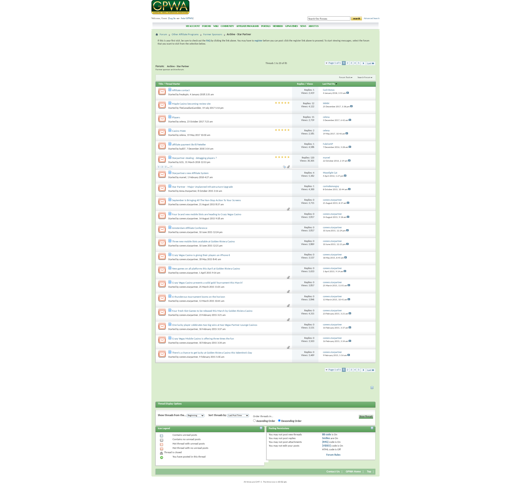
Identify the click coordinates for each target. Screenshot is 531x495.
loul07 (182, 149)
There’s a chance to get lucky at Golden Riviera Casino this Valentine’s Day (212, 352)
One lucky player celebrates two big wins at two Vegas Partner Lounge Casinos (214, 325)
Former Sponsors (212, 34)
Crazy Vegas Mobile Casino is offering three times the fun (203, 338)
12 (313, 103)
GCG (181, 162)
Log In (172, 18)
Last (369, 63)
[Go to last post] (347, 93)
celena (182, 122)
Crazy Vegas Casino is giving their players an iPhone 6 (201, 255)
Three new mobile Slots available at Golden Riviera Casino (203, 241)
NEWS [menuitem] (303, 26)
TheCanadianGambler (190, 108)
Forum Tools (345, 77)
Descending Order (291, 421)
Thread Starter (172, 84)
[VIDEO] (326, 445)
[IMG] (325, 442)
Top (369, 471)
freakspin (184, 94)
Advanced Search (372, 18)
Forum (163, 34)
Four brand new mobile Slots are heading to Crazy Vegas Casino (206, 214)
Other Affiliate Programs (185, 34)
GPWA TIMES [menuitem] (291, 26)
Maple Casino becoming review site (191, 104)
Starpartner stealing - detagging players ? (194, 158)
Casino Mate (179, 131)
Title (160, 84)
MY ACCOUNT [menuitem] (193, 26)
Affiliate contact (181, 90)
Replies (300, 84)
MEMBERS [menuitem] (278, 26)
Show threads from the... (172, 415)
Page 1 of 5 (335, 63)
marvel (182, 177)
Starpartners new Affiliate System (190, 173)
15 (313, 117)
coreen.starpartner (188, 204)
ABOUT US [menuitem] (313, 26)
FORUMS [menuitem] (206, 26)
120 (312, 158)
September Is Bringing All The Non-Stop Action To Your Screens (206, 200)
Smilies (326, 438)
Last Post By (329, 84)
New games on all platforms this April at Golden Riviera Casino (206, 268)
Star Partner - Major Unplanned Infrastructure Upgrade (202, 187)
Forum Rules (333, 455)
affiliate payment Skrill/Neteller (189, 144)
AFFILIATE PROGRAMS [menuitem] (247, 26)
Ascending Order (265, 421)
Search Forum (364, 77)
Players (176, 117)
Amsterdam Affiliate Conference (189, 228)
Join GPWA (187, 18)
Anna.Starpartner (187, 191)
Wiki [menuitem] (215, 26)
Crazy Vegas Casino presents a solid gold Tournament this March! (207, 282)
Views (310, 84)
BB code (326, 434)
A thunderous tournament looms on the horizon (198, 297)
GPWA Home (353, 471)
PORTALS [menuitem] (265, 26)
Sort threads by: (217, 415)
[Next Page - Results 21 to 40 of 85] (363, 63)
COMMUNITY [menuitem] (227, 26)
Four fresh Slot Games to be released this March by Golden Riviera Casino (212, 311)
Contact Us (333, 471)
